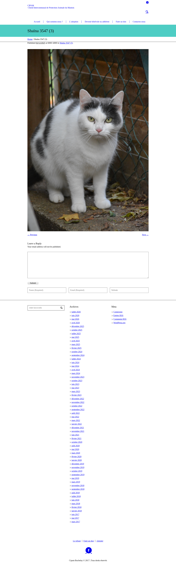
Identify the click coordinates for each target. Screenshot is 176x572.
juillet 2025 (76, 333)
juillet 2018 (76, 496)
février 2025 (76, 348)
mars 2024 (76, 373)
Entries (118, 315)
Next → (145, 235)
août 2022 (76, 413)
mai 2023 (75, 388)
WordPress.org (119, 323)
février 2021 (76, 438)
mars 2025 (76, 344)
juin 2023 (75, 384)
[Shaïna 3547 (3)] (88, 140)
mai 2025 (75, 337)
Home (29, 39)
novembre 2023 (78, 377)
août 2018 (76, 493)
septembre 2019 (78, 475)
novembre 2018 (78, 485)
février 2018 (76, 507)
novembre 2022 (78, 402)
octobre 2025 (77, 330)
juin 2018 (75, 500)
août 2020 (76, 446)
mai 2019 (75, 478)
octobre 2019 (77, 471)
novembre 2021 (78, 431)
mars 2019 (76, 482)
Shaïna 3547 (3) (66, 43)
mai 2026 (75, 319)
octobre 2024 (77, 352)
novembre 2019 (78, 467)
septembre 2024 (78, 355)
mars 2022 (76, 420)
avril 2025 (76, 341)
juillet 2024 (76, 359)
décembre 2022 (78, 399)
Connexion (117, 312)
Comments (119, 319)
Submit (33, 283)
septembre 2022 (78, 409)
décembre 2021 (78, 428)
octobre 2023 (77, 380)
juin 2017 (75, 514)
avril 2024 (76, 370)
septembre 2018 (78, 489)
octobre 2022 (77, 406)
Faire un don (88, 541)
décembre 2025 (78, 326)
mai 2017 (75, 518)
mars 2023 (76, 391)
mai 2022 (75, 417)
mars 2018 (76, 503)
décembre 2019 (78, 464)
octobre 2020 (77, 442)
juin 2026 (75, 315)
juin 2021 (75, 435)
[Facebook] (147, 2)
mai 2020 (75, 449)
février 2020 (76, 456)
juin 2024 (75, 362)
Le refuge (77, 541)
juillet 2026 (76, 312)
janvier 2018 (77, 511)
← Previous (32, 235)
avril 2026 (76, 323)
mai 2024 (75, 366)
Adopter (100, 541)
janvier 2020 (77, 460)
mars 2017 (76, 522)
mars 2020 (76, 453)
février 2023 (76, 395)
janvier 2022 (77, 424)
